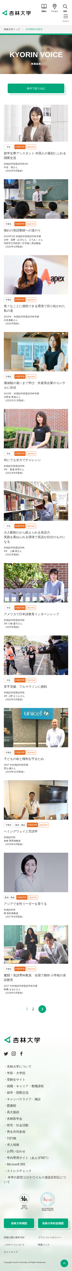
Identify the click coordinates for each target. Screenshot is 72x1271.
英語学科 (31, 147)
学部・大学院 (16, 1073)
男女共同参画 (16, 1131)
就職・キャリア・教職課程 (25, 1086)
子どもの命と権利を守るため (24, 758)
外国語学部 (20, 147)
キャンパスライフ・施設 (24, 1099)
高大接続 (13, 1112)
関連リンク (44, 1244)
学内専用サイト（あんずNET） (28, 1157)
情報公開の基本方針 (14, 1237)
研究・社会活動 (17, 1125)
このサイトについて (14, 1244)
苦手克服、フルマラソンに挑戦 (25, 686)
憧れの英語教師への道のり (22, 230)
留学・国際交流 (17, 1092)
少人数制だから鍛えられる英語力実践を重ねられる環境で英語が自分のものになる (34, 537)
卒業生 (9, 224)
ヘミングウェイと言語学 (21, 831)
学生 (9, 147)
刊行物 (11, 1138)
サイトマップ (11, 1252)
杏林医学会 (14, 1118)
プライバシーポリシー (49, 1237)
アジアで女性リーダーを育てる (25, 903)
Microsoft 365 (16, 1164)
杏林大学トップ (12, 29)
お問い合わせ (16, 1151)
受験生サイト (16, 1079)
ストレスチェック (19, 1170)
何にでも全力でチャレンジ (22, 460)
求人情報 (13, 1144)
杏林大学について (19, 1066)
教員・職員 (20, 825)
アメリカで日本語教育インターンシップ (31, 614)
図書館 (11, 1105)
